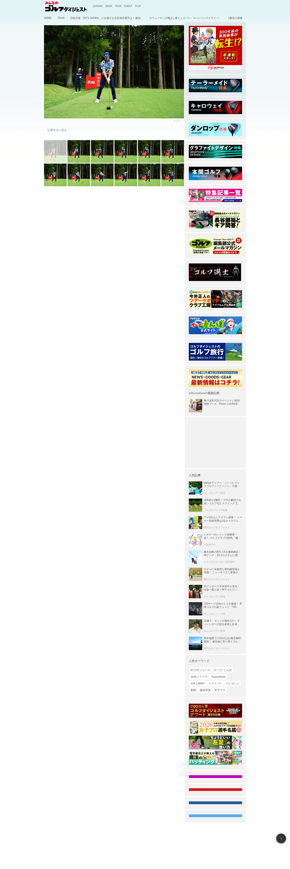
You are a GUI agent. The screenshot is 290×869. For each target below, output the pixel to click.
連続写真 (205, 690)
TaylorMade (218, 676)
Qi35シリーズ (199, 676)
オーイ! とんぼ (223, 670)
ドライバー (215, 683)
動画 (193, 690)
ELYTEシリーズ (200, 670)
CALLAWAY (198, 683)
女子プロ (219, 690)
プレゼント (232, 683)
